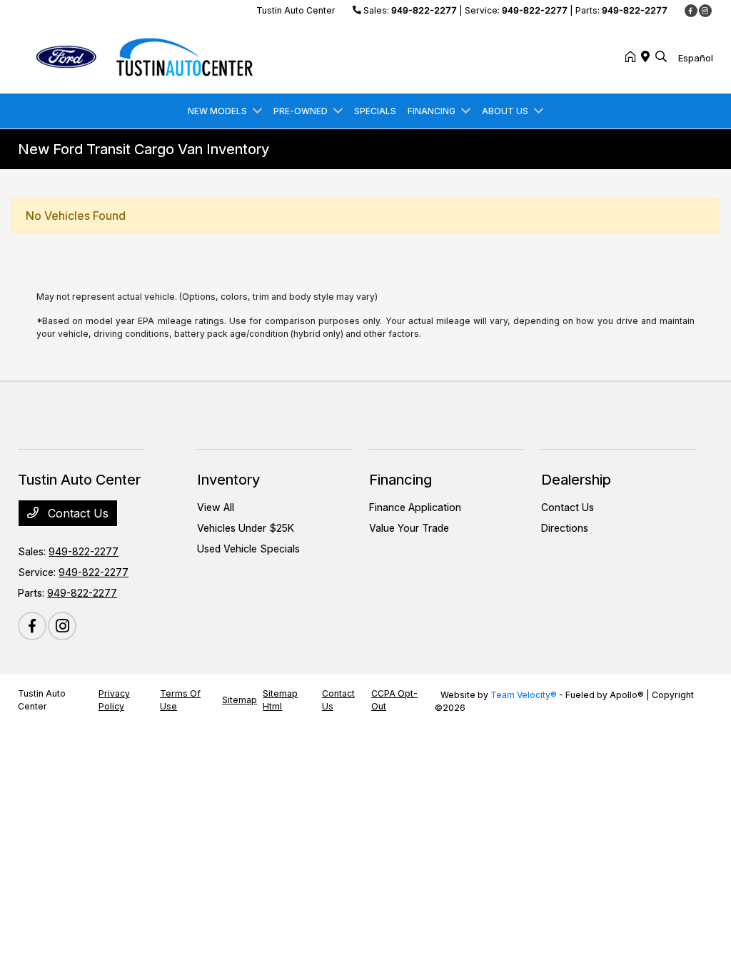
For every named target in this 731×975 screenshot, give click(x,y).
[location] (648, 57)
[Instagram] (705, 10)
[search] (661, 57)
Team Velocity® (523, 694)
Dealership (576, 479)
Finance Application (415, 507)
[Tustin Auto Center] (140, 56)
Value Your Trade (409, 528)
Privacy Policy (114, 700)
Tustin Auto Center (42, 700)
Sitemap (239, 699)
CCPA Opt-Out (394, 700)
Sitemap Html (280, 700)
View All (215, 507)
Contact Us (76, 513)
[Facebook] (691, 10)
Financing (400, 479)
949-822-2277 (424, 10)
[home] (633, 57)
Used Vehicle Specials (248, 548)
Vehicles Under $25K (245, 528)
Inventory (228, 479)
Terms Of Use (180, 700)
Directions (564, 528)
